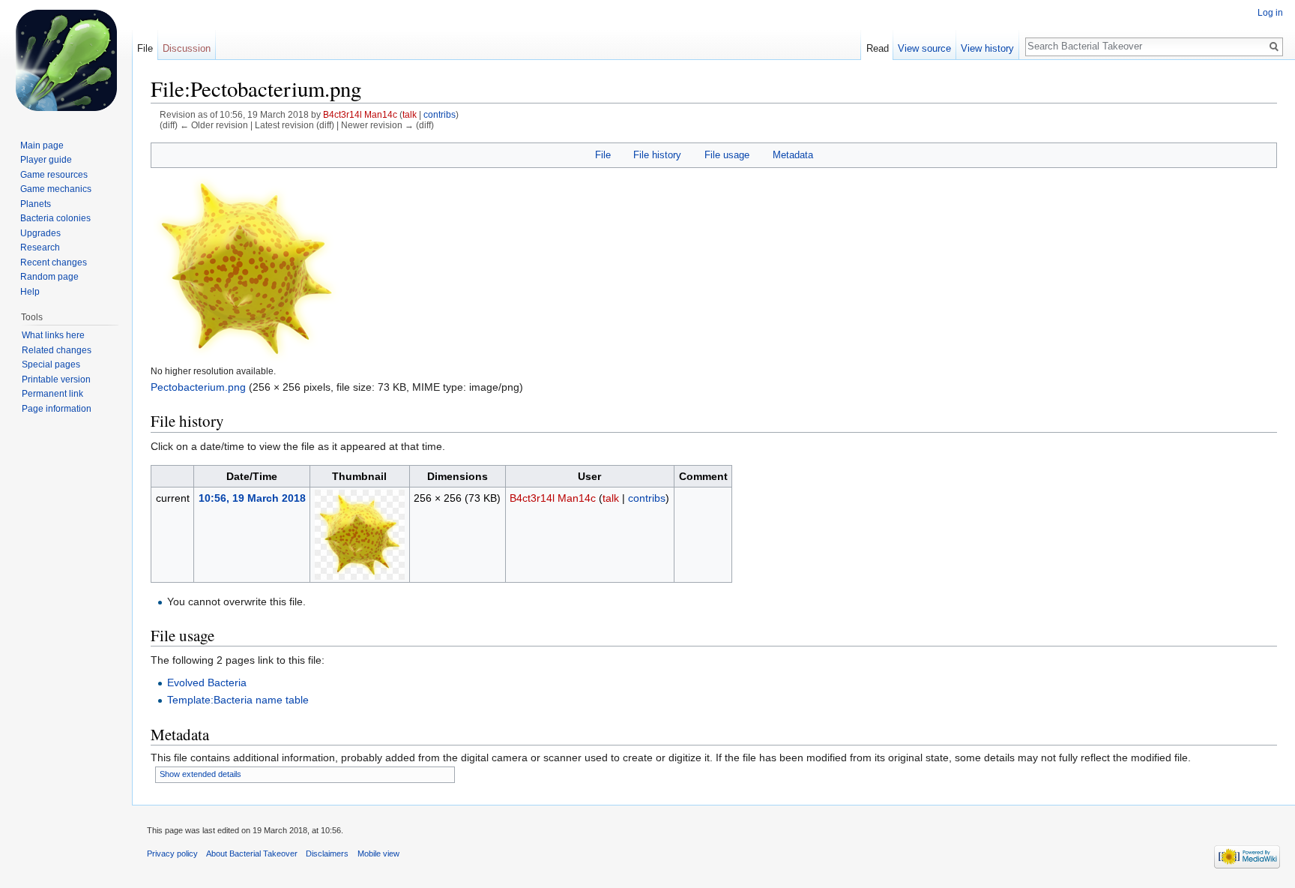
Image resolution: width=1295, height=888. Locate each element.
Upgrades (40, 233)
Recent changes (53, 262)
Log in (1270, 13)
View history (987, 48)
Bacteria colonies (55, 218)
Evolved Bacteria (207, 682)
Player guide (46, 159)
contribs (439, 114)
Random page (49, 277)
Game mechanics (55, 189)
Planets (35, 204)
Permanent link (52, 393)
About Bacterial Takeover (252, 853)
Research (40, 247)
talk (409, 114)
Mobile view (378, 853)
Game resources (54, 175)
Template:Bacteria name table (238, 700)
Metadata (793, 154)
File (603, 154)
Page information (56, 409)
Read (877, 48)
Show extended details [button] (200, 774)
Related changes (56, 350)
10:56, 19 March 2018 (252, 498)
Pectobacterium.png (198, 387)
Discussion (187, 48)
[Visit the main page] (66, 60)
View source (924, 48)
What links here (53, 335)
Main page (42, 145)
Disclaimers (327, 853)
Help (30, 291)
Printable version (56, 379)
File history (657, 154)
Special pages (51, 364)
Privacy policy (172, 853)
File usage (726, 154)
